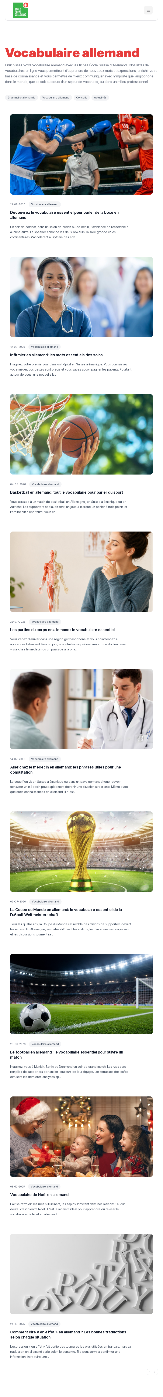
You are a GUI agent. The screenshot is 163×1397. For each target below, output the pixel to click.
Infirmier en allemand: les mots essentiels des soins (56, 355)
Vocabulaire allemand (55, 97)
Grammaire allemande (21, 97)
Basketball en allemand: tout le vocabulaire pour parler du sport (66, 492)
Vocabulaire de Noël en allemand (39, 1194)
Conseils (81, 97)
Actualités (100, 97)
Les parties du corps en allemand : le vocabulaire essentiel (62, 629)
